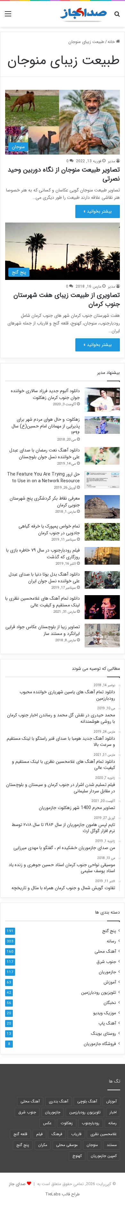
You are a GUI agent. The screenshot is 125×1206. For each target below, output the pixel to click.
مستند (112, 1145)
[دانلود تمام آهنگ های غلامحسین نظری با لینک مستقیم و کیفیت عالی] (102, 607)
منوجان (92, 1145)
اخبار (113, 1112)
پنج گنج (109, 931)
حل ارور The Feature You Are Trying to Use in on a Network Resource (43, 478)
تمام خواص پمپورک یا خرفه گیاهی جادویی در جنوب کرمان (49, 529)
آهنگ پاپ (107, 1023)
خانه (112, 41)
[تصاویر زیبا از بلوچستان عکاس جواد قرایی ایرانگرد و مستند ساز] (102, 635)
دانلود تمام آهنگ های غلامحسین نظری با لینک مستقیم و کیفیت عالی (42, 602)
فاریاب (76, 1134)
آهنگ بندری (58, 1101)
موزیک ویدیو (104, 1013)
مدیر (111, 161)
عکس (47, 1123)
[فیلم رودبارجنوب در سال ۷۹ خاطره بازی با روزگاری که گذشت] (102, 556)
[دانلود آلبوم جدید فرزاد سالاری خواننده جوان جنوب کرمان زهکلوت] (102, 400)
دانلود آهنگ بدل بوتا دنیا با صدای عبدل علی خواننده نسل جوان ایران (44, 578)
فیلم (39, 1134)
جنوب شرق (106, 961)
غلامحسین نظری (103, 1134)
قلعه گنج (20, 1134)
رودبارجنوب (90, 1123)
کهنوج (77, 1156)
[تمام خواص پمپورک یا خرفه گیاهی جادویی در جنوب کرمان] (102, 532)
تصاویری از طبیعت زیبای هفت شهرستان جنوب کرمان (66, 299)
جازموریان (107, 972)
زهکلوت (67, 1123)
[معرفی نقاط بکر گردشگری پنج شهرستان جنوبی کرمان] (102, 507)
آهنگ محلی (105, 951)
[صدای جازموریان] (83, 13)
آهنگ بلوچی (87, 1101)
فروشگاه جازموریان (100, 1044)
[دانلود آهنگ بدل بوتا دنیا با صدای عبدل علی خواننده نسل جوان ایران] (102, 580)
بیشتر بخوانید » (97, 211)
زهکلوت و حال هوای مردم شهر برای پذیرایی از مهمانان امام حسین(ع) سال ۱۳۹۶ (46, 426)
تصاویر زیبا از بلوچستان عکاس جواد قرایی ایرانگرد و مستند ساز (42, 630)
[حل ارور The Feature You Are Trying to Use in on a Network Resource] (102, 480)
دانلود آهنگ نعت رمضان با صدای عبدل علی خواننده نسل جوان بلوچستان (44, 453)
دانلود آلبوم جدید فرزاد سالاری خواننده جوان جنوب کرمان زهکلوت (45, 394)
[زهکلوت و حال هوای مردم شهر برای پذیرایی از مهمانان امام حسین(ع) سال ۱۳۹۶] (102, 425)
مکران (42, 1145)
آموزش (110, 982)
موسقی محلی (67, 1145)
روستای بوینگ (103, 1033)
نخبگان (110, 1002)
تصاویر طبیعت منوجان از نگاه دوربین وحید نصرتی (64, 174)
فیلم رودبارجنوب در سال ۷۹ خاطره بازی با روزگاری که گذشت (43, 554)
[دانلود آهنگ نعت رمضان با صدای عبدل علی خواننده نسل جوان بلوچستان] (102, 456)
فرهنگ (57, 1134)
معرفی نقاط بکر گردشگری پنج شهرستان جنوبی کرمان (45, 502)
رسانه (111, 941)
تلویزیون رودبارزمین (98, 992)
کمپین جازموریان (104, 1156)
